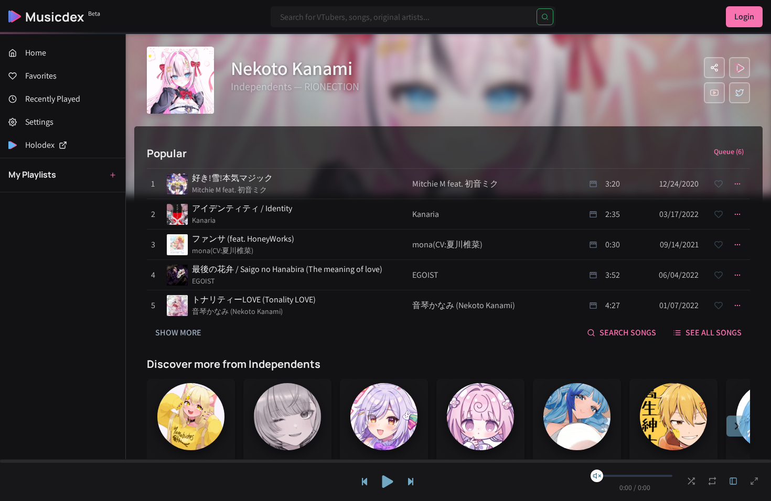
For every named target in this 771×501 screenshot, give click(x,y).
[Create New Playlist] (112, 175)
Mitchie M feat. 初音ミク (229, 189)
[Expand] (733, 481)
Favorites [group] (41, 75)
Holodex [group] (40, 144)
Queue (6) (729, 151)
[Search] (545, 16)
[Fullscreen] (754, 481)
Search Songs (627, 332)
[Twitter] (739, 92)
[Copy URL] (714, 67)
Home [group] (35, 52)
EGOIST (203, 281)
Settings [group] (39, 121)
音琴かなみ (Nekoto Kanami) (237, 311)
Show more (178, 332)
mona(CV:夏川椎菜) (222, 250)
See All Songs (714, 332)
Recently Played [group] (52, 98)
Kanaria (204, 220)
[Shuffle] (691, 481)
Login (744, 16)
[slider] (597, 476)
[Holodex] (739, 67)
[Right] (736, 426)
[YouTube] (714, 92)
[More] (737, 184)
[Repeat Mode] (712, 481)
